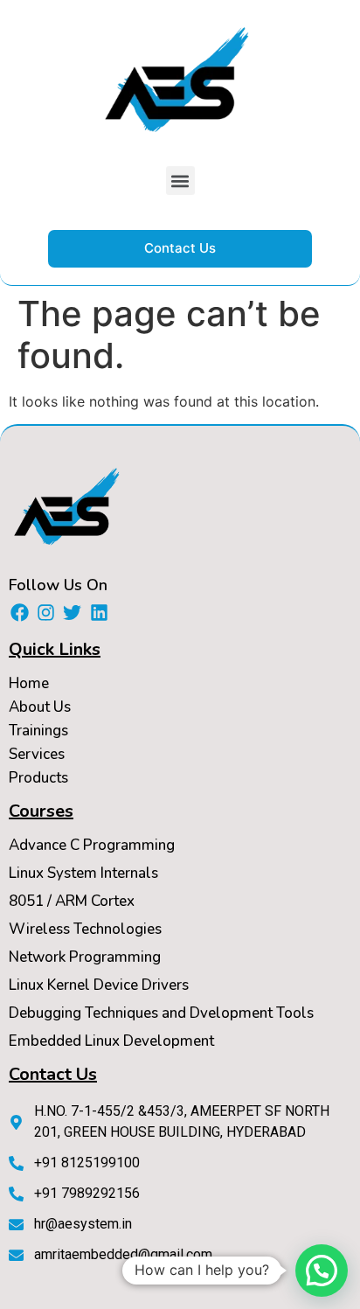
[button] (180, 180)
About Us (40, 707)
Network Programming (85, 957)
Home (29, 683)
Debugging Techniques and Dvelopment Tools (161, 1013)
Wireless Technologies (85, 929)
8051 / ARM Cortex (72, 901)
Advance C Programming (92, 845)
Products (38, 778)
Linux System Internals (83, 873)
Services (37, 754)
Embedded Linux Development (111, 1041)
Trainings (38, 731)
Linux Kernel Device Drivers (99, 985)
